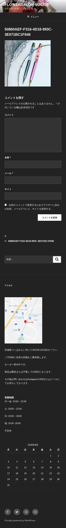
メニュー (34, 16)
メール (9, 173)
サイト (8, 189)
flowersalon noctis (27, 4)
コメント (9, 114)
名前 (8, 157)
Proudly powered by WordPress (20, 520)
